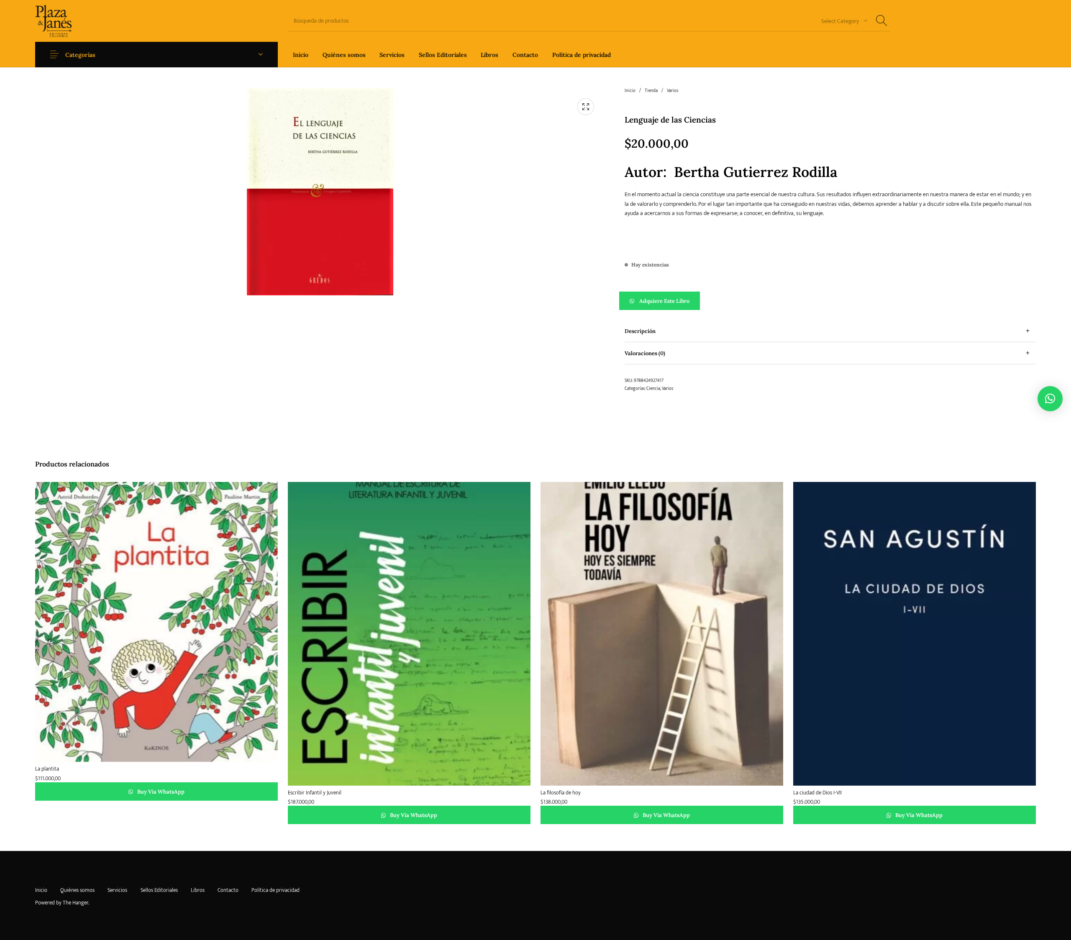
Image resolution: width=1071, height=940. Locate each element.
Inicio (630, 91)
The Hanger (75, 902)
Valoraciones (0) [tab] (645, 353)
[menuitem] (300, 54)
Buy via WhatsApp (160, 791)
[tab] (830, 331)
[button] (830, 301)
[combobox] (841, 20)
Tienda (651, 91)
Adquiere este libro (664, 301)
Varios (672, 91)
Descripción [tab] (640, 331)
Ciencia (653, 388)
